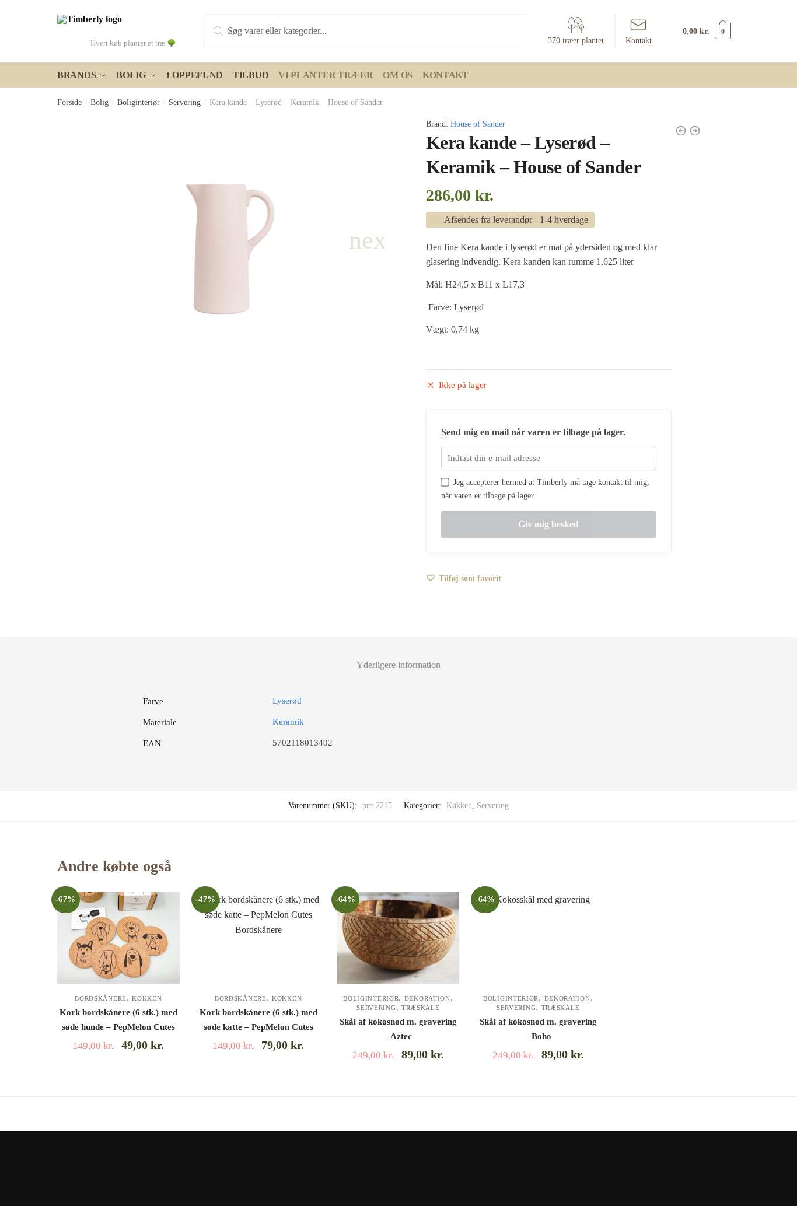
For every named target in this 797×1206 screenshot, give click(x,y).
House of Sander (477, 124)
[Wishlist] (162, 909)
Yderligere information (398, 665)
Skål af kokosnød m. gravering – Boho (538, 1028)
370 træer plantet (576, 40)
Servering (185, 102)
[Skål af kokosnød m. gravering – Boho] (538, 938)
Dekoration (427, 998)
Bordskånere (101, 998)
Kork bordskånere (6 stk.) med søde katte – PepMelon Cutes (258, 1019)
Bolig (99, 102)
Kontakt (638, 40)
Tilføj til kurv (118, 1082)
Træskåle (420, 1007)
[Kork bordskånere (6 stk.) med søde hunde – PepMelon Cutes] (118, 938)
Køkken (459, 805)
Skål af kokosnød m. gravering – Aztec (398, 1028)
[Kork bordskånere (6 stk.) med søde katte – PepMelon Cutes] (258, 938)
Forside (69, 102)
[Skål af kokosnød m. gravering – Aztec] (398, 938)
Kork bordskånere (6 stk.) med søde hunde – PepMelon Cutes (118, 1019)
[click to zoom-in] (221, 240)
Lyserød (287, 700)
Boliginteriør (138, 102)
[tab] (398, 655)
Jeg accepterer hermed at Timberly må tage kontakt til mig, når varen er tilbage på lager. (545, 489)
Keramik (288, 721)
